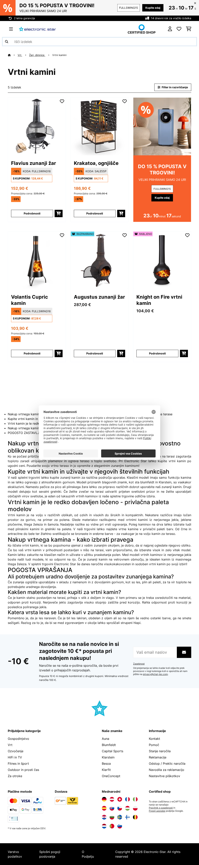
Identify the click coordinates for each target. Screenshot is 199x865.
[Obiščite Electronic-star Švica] (119, 799)
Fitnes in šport (18, 763)
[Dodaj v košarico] (59, 213)
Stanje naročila (160, 751)
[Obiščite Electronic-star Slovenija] (119, 826)
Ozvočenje (15, 751)
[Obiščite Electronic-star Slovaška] (112, 808)
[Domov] (13, 55)
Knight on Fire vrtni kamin (159, 300)
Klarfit (106, 770)
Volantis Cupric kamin (29, 300)
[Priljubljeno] (179, 28)
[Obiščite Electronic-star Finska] (127, 817)
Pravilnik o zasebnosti (161, 807)
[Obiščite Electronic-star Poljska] (135, 808)
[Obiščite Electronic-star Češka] (119, 808)
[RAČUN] (170, 28)
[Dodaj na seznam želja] (62, 101)
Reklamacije (157, 757)
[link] (37, 126)
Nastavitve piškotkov (164, 776)
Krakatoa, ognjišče (96, 163)
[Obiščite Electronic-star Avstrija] (112, 799)
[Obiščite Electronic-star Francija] (127, 799)
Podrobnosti (32, 213)
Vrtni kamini (59, 55)
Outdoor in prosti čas (23, 770)
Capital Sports (112, 751)
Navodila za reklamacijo (166, 770)
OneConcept (111, 776)
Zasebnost (139, 663)
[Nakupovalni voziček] (188, 28)
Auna (105, 739)
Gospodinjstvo (18, 739)
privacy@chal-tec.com (155, 674)
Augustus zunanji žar (99, 297)
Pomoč (154, 745)
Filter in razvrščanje (174, 87)
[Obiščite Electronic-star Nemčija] (104, 799)
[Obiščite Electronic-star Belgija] (135, 817)
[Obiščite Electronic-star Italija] (135, 799)
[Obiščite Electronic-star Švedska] (119, 817)
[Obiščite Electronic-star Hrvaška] (104, 817)
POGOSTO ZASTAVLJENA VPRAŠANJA (36, 433)
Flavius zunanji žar (33, 163)
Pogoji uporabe (157, 811)
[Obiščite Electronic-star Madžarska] (127, 808)
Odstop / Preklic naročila (167, 763)
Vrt (20, 55)
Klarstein (108, 757)
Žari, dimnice (37, 55)
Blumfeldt (109, 745)
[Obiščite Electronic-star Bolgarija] (112, 817)
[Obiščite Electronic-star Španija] (104, 808)
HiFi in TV (15, 757)
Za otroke (15, 776)
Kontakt (154, 739)
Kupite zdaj (152, 7)
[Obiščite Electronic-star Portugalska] (112, 826)
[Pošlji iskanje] (6, 41)
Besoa (106, 763)
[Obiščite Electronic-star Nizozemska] (104, 826)
